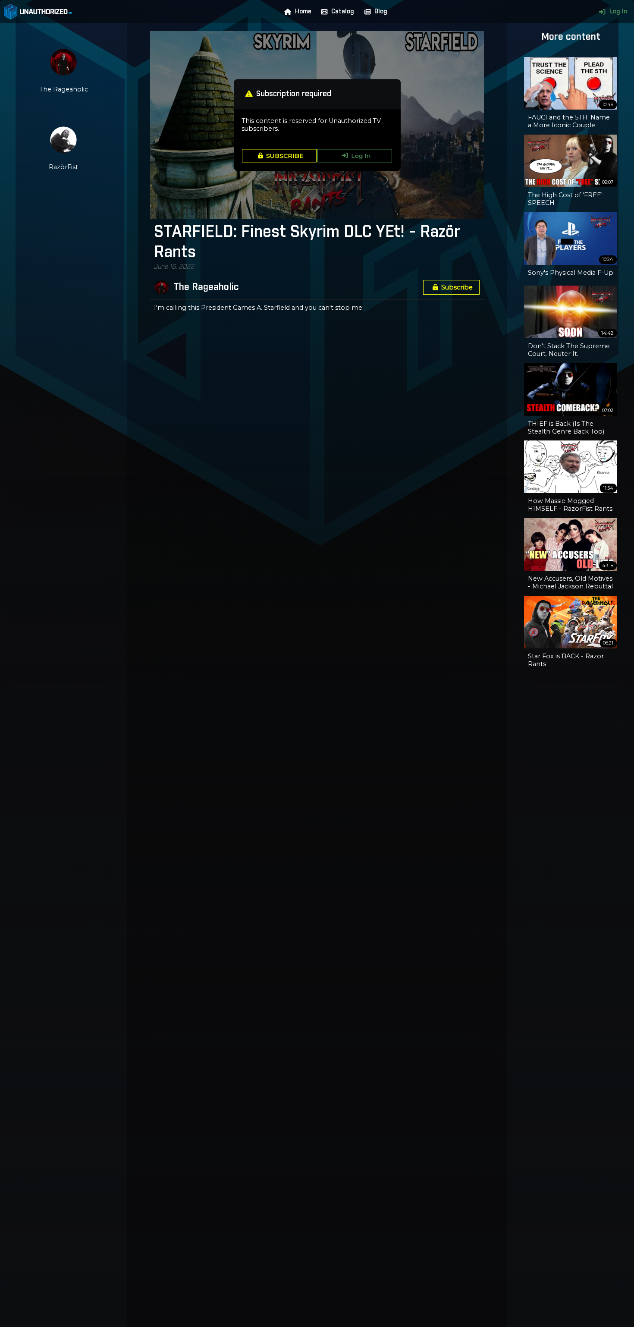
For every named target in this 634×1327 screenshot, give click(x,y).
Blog (380, 12)
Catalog (342, 12)
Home (303, 12)
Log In (618, 12)
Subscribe (457, 287)
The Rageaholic (206, 287)
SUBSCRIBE (285, 155)
